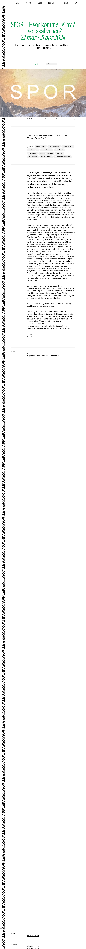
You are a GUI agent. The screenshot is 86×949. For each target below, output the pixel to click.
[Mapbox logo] (3, 928)
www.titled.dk (33, 936)
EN (79, 3)
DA (76, 3)
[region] (43, 645)
